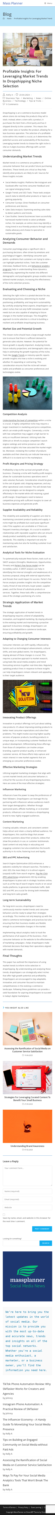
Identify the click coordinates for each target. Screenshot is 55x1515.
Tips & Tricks (35, 101)
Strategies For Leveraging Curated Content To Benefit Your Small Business (27, 1099)
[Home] (4, 18)
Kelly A (9, 95)
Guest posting (36, 1507)
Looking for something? (12, 1238)
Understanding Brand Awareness (27, 1146)
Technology (20, 101)
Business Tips (13, 98)
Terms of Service (9, 1507)
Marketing (28, 98)
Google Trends (18, 355)
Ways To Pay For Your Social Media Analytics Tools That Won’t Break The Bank (25, 1480)
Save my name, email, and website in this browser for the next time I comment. (27, 1220)
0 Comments (12, 104)
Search (45, 1243)
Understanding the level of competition (20, 420)
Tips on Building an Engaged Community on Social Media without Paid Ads (25, 1444)
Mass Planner (13, 3)
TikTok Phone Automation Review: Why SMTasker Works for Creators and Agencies (27, 1388)
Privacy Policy (23, 1507)
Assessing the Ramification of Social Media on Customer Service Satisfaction (27, 1050)
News (38, 98)
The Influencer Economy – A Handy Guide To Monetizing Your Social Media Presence (26, 1424)
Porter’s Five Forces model (26, 565)
